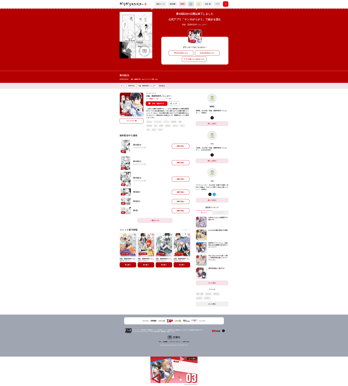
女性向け (168, 125)
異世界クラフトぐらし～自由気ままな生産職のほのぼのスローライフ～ (218, 245)
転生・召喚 (200, 294)
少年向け (208, 294)
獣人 (148, 129)
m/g (156, 79)
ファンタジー (158, 121)
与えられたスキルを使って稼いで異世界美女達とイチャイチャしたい (218, 257)
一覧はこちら (155, 220)
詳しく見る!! (212, 123)
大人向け (199, 298)
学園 (180, 121)
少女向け (207, 298)
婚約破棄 (173, 121)
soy (143, 79)
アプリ (218, 4)
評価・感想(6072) (158, 103)
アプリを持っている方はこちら (194, 59)
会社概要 (165, 341)
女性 (156, 125)
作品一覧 (208, 4)
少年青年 (190, 4)
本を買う (128, 265)
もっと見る (212, 283)
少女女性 (198, 4)
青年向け (216, 294)
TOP (160, 341)
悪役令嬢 (149, 125)
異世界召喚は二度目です (216, 268)
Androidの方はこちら (207, 53)
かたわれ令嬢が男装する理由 (218, 230)
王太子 (154, 129)
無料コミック (161, 4)
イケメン (166, 121)
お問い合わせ (186, 341)
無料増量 (172, 4)
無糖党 (136, 79)
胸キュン (175, 125)
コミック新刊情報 (129, 230)
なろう (182, 125)
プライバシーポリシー (175, 341)
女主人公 (149, 121)
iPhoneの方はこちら (181, 53)
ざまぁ (160, 129)
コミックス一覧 (131, 121)
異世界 (182, 4)
